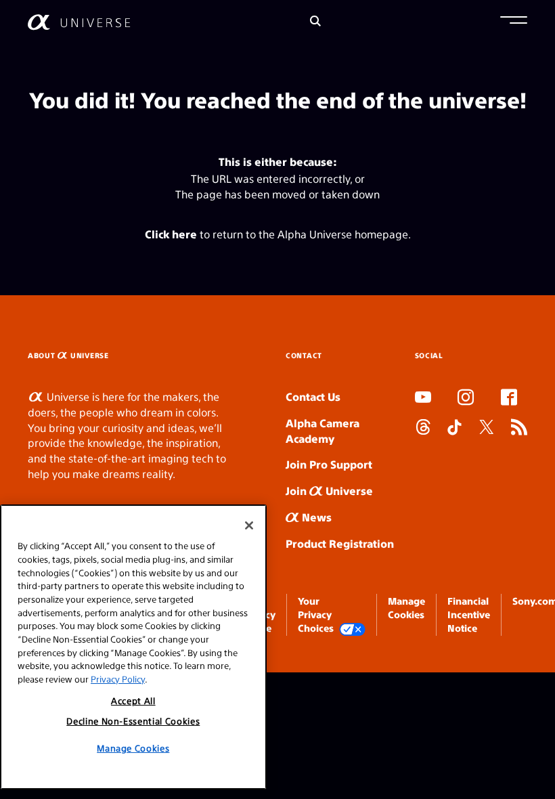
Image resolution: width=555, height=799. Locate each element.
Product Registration (340, 543)
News (315, 517)
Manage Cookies (133, 748)
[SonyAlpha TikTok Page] (454, 428)
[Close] (249, 525)
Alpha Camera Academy (322, 431)
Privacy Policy (118, 679)
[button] (513, 21)
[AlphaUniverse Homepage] (79, 22)
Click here (171, 234)
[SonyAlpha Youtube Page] (423, 398)
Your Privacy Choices (316, 614)
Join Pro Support (329, 464)
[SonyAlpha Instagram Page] (466, 398)
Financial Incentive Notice (468, 614)
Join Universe (329, 490)
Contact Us (313, 396)
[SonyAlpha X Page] (487, 428)
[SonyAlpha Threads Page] (423, 428)
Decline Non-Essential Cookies (133, 721)
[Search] (315, 22)
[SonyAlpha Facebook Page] (509, 398)
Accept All (133, 700)
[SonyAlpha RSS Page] (519, 428)
